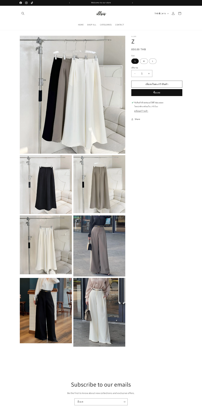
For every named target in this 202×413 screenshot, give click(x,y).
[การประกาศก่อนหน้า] (69, 3)
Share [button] (137, 119)
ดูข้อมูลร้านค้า (141, 111)
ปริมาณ (134, 67)
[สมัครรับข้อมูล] (124, 401)
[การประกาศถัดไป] (132, 3)
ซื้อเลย (156, 92)
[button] (23, 13)
